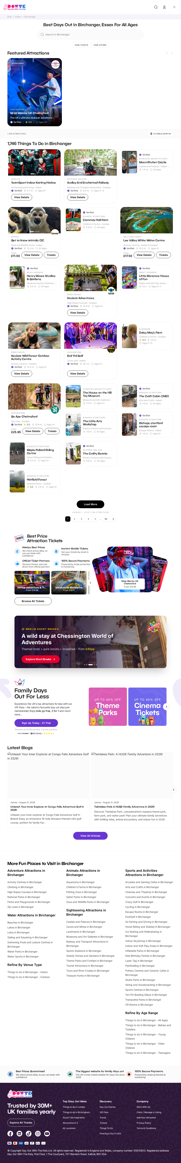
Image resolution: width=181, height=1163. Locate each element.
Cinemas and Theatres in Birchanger (146, 891)
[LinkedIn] (19, 1134)
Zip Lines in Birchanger (20, 906)
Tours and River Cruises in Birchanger (87, 970)
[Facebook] (10, 1134)
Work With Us (143, 1107)
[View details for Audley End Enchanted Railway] (90, 176)
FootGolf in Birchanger (138, 916)
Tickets (103, 1123)
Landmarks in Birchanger (80, 931)
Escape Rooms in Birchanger (141, 911)
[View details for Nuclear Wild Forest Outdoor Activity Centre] (34, 351)
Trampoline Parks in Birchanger (143, 999)
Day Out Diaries (107, 1107)
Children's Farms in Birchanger (83, 887)
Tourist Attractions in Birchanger (84, 965)
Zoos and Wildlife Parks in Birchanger (87, 901)
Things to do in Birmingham (76, 1112)
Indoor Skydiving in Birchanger (143, 940)
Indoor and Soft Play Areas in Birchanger (148, 945)
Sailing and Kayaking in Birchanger (27, 937)
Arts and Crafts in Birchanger (142, 887)
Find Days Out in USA (110, 1133)
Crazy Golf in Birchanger (139, 901)
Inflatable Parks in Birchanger (142, 950)
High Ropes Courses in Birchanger (27, 891)
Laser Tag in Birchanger (139, 960)
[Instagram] (38, 1134)
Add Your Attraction (146, 1117)
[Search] (156, 7)
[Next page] (113, 519)
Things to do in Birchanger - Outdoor (28, 976)
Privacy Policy (144, 1123)
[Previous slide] (167, 53)
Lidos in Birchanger (18, 932)
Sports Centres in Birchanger (142, 989)
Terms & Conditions (146, 1128)
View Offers (100, 45)
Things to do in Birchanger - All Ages (146, 1020)
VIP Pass (104, 1112)
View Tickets (81, 45)
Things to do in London (74, 1107)
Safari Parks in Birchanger (81, 896)
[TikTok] (28, 1134)
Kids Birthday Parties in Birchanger (145, 955)
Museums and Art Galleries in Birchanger (89, 936)
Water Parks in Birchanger (22, 951)
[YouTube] (47, 1134)
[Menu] (174, 7)
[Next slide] (172, 53)
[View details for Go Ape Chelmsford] (34, 410)
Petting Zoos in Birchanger (81, 891)
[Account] (164, 7)
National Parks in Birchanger (23, 896)
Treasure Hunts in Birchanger (83, 975)
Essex (18, 17)
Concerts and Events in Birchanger (145, 896)
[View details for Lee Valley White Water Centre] (146, 234)
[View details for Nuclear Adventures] (90, 292)
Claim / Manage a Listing (149, 1112)
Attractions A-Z (70, 1123)
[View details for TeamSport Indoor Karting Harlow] (34, 176)
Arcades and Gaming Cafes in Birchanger (149, 882)
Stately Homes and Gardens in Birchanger (90, 955)
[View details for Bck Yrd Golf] (90, 351)
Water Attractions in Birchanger (31, 915)
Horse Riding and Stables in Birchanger (147, 926)
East (9, 17)
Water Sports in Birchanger (23, 956)
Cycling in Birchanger (137, 906)
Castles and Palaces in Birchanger (86, 921)
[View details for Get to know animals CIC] (34, 234)
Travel (103, 1117)
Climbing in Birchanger (20, 887)
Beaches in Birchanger (20, 922)
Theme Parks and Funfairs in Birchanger (89, 960)
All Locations (69, 1128)
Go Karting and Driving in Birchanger (146, 921)
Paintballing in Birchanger (140, 965)
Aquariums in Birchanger (80, 882)
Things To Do (106, 1128)
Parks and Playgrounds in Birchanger (28, 901)
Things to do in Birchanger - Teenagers (147, 1052)
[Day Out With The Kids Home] (14, 7)
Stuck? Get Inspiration (74, 1117)
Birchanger (30, 17)
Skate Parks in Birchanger (140, 979)
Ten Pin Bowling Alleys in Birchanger (146, 994)
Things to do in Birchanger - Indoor (27, 972)
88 (106, 519)
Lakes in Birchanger (18, 927)
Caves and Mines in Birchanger (84, 926)
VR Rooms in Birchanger (139, 1004)
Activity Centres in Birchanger (24, 882)
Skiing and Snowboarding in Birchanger (148, 984)
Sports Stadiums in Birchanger (83, 950)
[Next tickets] (90, 582)
